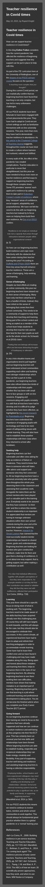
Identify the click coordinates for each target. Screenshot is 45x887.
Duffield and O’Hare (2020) (18, 264)
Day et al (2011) (30, 219)
